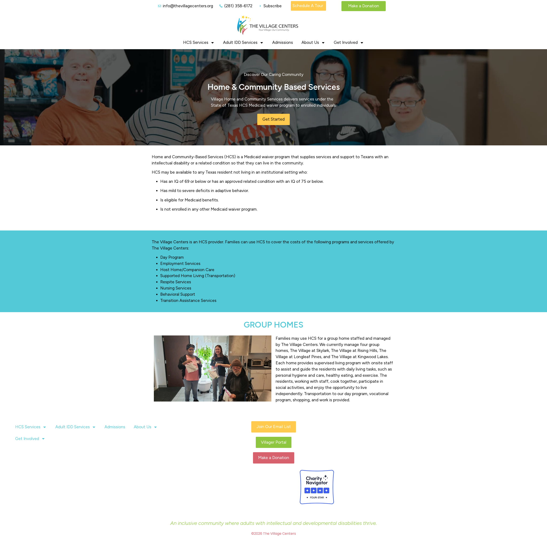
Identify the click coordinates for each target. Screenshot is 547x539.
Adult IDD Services (240, 42)
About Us (310, 42)
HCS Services (195, 42)
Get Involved (346, 42)
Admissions (282, 42)
